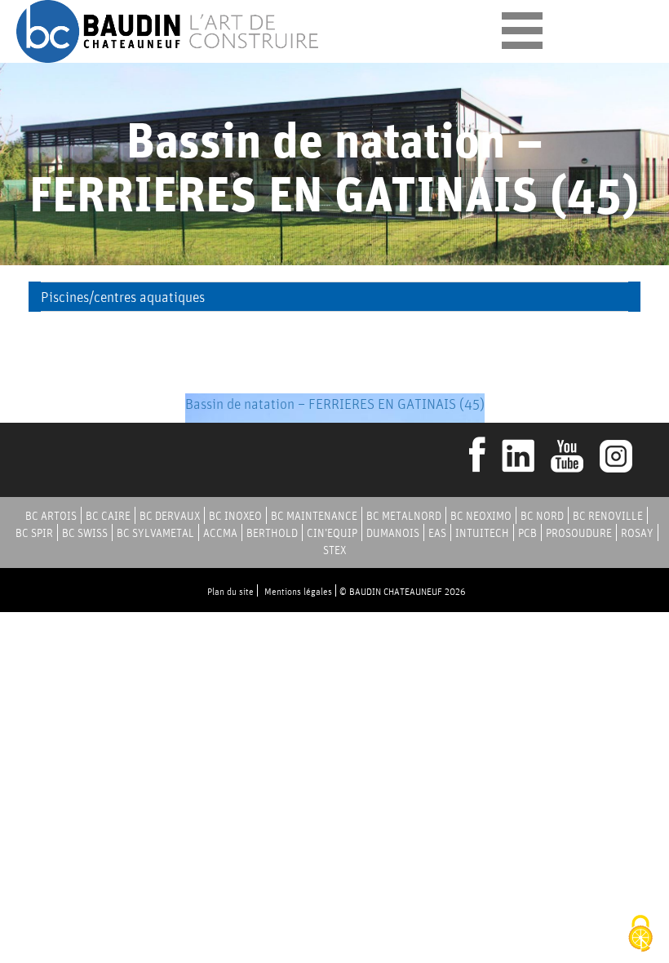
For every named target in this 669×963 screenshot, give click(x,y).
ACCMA (220, 532)
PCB (527, 532)
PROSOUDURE (579, 532)
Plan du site (230, 591)
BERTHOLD (272, 532)
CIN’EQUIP (332, 532)
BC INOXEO (235, 515)
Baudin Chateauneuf (169, 31)
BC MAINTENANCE (314, 515)
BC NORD (542, 515)
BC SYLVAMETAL (155, 532)
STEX (334, 550)
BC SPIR (34, 532)
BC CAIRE (108, 515)
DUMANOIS (392, 532)
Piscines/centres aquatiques (123, 296)
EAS (437, 532)
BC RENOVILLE (608, 515)
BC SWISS (85, 532)
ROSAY (637, 532)
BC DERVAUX (170, 515)
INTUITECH (482, 532)
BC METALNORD (403, 515)
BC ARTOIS (51, 515)
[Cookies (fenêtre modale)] (640, 935)
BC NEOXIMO (481, 515)
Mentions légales (298, 591)
